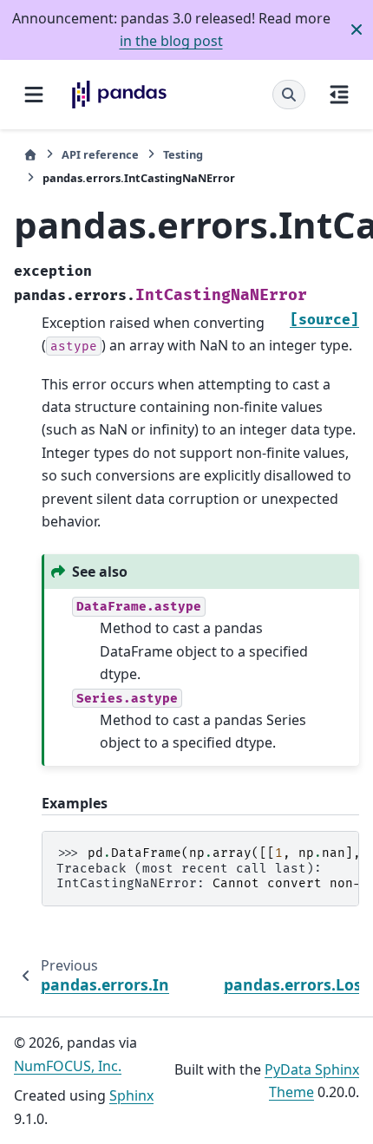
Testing (183, 154)
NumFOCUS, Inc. (67, 1065)
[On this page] (339, 94)
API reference (100, 154)
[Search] (288, 94)
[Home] (30, 155)
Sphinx (131, 1095)
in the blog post (171, 40)
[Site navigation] (34, 94)
